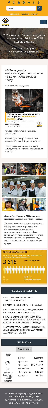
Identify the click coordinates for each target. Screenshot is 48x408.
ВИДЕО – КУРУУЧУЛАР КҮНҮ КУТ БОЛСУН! (24, 305)
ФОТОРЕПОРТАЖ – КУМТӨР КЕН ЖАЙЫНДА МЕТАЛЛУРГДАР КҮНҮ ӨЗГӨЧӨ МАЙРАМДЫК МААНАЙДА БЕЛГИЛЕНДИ (24, 330)
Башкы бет (18, 48)
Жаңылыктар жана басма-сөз (24, 51)
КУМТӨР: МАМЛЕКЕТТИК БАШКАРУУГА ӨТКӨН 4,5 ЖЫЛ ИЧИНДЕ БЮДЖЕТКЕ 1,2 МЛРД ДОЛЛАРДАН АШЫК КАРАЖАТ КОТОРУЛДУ (24, 320)
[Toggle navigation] (43, 22)
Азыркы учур (24, 349)
